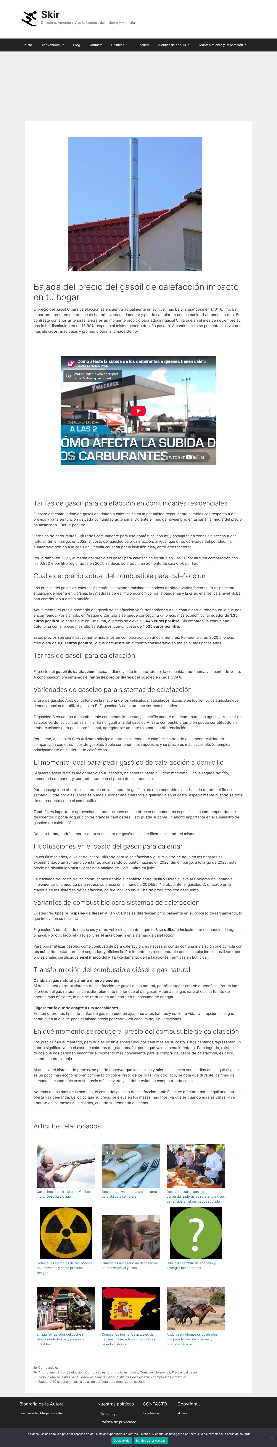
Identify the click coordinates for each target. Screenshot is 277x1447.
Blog (76, 45)
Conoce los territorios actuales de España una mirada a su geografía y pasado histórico (129, 1339)
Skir (50, 14)
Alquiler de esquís (172, 45)
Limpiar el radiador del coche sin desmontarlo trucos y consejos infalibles (62, 1339)
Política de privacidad (118, 1422)
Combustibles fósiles (122, 1372)
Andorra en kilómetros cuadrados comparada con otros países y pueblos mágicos (192, 1339)
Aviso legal (109, 1413)
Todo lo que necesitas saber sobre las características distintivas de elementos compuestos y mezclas (112, 1377)
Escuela (144, 45)
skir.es (182, 1413)
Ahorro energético (51, 1372)
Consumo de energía (155, 1372)
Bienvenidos (50, 45)
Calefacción (75, 1372)
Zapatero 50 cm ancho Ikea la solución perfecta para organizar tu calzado (92, 1381)
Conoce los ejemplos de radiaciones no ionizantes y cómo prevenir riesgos (64, 1268)
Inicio (28, 45)
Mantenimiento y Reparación (221, 45)
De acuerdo (122, 1440)
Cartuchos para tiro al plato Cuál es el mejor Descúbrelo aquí (65, 1194)
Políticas (117, 45)
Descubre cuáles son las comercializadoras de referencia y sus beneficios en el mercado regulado (196, 1196)
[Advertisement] (138, 84)
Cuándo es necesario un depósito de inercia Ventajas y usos (130, 1265)
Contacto (96, 45)
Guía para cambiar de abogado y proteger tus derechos (191, 1265)
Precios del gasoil (184, 1372)
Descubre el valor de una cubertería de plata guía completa (129, 1194)
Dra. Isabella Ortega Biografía (41, 1413)
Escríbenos (151, 1413)
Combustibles (48, 1367)
